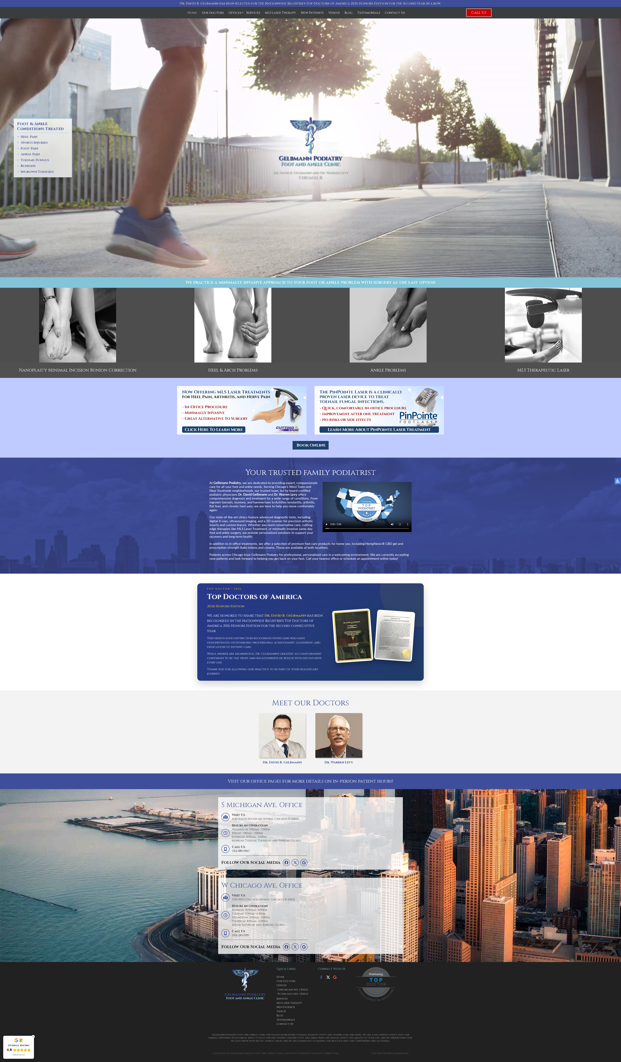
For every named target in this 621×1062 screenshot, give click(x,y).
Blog (348, 13)
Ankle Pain (30, 154)
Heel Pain (29, 137)
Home (192, 13)
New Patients (312, 13)
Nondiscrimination (396, 1053)
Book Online (311, 445)
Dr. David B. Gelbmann (282, 762)
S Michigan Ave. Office (292, 989)
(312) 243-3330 (240, 935)
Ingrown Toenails (37, 172)
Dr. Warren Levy (339, 762)
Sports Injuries (34, 143)
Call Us (478, 12)
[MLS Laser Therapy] (241, 410)
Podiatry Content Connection (318, 1053)
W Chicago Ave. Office (292, 994)
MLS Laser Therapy (280, 13)
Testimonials (368, 13)
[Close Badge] (33, 1036)
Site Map (377, 1053)
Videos (334, 13)
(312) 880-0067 (241, 851)
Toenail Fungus (35, 160)
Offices (235, 13)
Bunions (28, 166)
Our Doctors (213, 13)
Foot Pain (29, 148)
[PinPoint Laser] (379, 410)
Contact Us (395, 13)
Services (253, 13)
